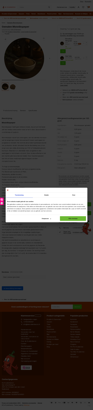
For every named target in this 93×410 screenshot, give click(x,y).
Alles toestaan (72, 218)
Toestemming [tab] (19, 195)
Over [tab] (73, 195)
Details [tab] (46, 195)
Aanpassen (45, 218)
